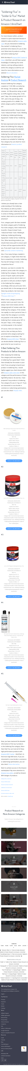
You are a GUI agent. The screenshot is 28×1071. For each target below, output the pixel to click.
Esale (2, 1058)
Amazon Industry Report (6, 1048)
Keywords (3, 1001)
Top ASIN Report (4, 1044)
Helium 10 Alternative (6, 1028)
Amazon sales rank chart (12, 373)
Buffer (19, 945)
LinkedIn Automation (5, 1055)
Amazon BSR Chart (13, 339)
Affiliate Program (5, 1013)
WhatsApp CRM (4, 1053)
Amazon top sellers (7, 773)
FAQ (2, 1026)
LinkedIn (24, 945)
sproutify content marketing (13, 250)
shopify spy (10, 796)
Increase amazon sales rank (7, 793)
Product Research (18, 80)
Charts (2, 1004)
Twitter (2, 945)
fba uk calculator (12, 73)
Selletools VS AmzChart (6, 787)
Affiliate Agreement (5, 1015)
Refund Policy (4, 1017)
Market (2, 1006)
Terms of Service (5, 1022)
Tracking (3, 1008)
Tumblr (11, 945)
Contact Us (3, 1024)
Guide (2, 1037)
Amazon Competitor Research (8, 1032)
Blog (2, 1042)
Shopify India (17, 390)
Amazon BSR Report (5, 1046)
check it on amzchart (14, 460)
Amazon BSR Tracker (7, 754)
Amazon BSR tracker (5, 781)
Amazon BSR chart (8, 296)
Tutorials (3, 1040)
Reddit (6, 945)
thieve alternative (13, 764)
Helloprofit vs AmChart (6, 778)
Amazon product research (7, 784)
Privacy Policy (4, 1019)
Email (15, 945)
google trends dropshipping (11, 293)
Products (3, 999)
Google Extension (5, 1030)
